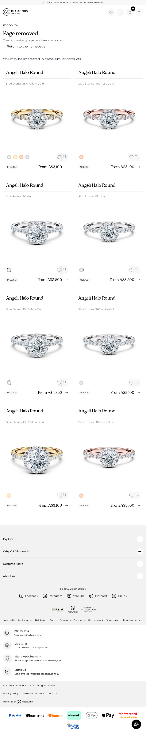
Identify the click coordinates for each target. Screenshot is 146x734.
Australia (9, 620)
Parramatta (95, 620)
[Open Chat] (136, 724)
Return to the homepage (24, 46)
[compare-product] (65, 156)
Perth (53, 620)
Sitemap (53, 693)
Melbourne (25, 620)
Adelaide (65, 620)
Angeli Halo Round (24, 72)
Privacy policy (10, 693)
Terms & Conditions (33, 693)
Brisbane (40, 620)
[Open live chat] (111, 12)
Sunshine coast (132, 620)
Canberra (79, 620)
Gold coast (113, 620)
